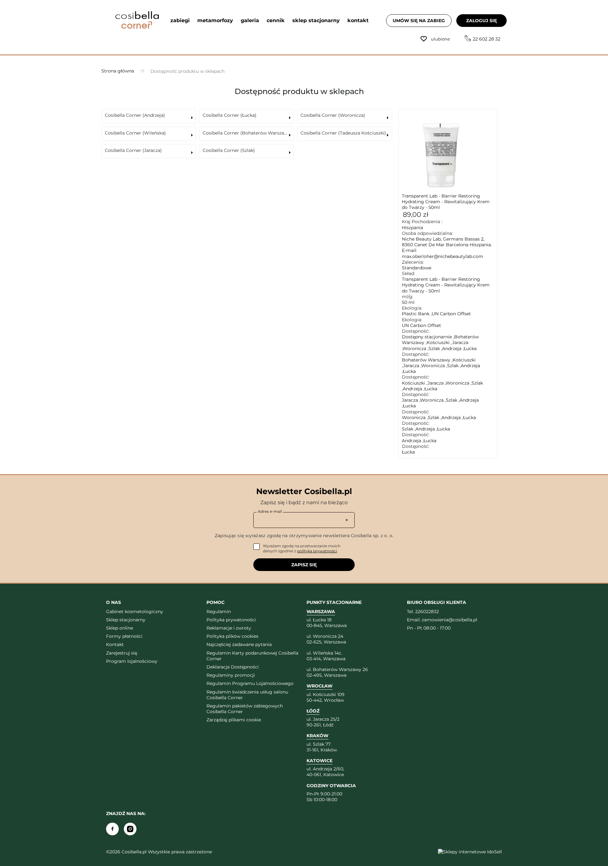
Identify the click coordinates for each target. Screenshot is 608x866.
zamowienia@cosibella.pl (449, 620)
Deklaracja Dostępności (232, 667)
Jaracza (460, 342)
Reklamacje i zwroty (228, 628)
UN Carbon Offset (451, 314)
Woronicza (414, 348)
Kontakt (115, 644)
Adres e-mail (270, 511)
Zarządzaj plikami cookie (233, 720)
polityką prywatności (317, 551)
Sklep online (119, 628)
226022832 (427, 611)
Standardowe (416, 268)
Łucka (470, 348)
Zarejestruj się (121, 653)
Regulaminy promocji (230, 675)
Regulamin (218, 611)
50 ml (408, 302)
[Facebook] (112, 829)
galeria (250, 20)
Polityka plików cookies (232, 636)
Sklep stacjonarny (125, 620)
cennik (276, 20)
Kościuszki (438, 342)
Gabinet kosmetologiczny (134, 611)
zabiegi (180, 20)
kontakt (358, 20)
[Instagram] (130, 829)
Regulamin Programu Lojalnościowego (250, 683)
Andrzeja (451, 348)
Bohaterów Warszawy (426, 360)
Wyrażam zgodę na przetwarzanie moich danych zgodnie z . (301, 548)
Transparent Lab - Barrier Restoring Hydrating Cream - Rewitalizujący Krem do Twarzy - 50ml (446, 201)
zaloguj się (481, 20)
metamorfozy (215, 20)
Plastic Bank (415, 314)
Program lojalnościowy (131, 661)
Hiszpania (412, 227)
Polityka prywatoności (231, 620)
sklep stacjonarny (316, 20)
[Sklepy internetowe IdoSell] (470, 852)
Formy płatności (124, 636)
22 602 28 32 (486, 39)
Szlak (434, 348)
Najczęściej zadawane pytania (239, 644)
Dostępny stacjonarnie (427, 337)
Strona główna (117, 71)
